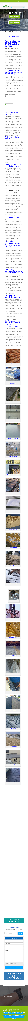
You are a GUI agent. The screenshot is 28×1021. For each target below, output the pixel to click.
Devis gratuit (14, 22)
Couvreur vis (12, 1017)
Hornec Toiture (7, 1015)
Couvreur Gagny (7, 1012)
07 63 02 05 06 (14, 17)
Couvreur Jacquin (16, 1012)
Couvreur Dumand (16, 1015)
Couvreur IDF (12, 1013)
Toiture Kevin (19, 1013)
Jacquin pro (19, 1017)
